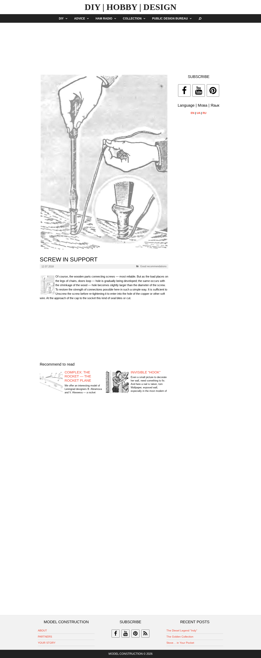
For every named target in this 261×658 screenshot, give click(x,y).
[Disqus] (104, 456)
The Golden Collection (179, 636)
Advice (79, 18)
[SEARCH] (200, 18)
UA (198, 112)
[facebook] (116, 634)
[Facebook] (184, 90)
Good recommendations (153, 266)
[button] (67, 18)
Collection (132, 18)
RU (204, 112)
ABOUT (42, 630)
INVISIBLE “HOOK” (145, 372)
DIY (61, 18)
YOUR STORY (46, 642)
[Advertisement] (130, 47)
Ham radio (104, 18)
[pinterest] (135, 634)
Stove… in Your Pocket (180, 642)
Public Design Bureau (170, 18)
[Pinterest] (213, 90)
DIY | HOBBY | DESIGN (131, 7)
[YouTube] (198, 90)
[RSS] (145, 634)
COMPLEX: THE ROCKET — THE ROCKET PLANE (78, 376)
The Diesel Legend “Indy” (181, 630)
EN (192, 112)
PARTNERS (45, 636)
